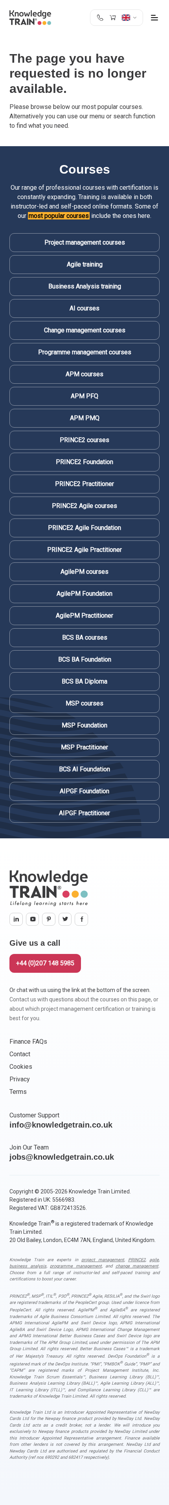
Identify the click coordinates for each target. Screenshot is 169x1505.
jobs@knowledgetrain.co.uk (61, 1157)
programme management (76, 1266)
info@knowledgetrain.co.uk (60, 1125)
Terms (18, 1091)
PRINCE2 (136, 1259)
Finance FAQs (28, 1041)
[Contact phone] (100, 17)
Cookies (20, 1066)
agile (154, 1259)
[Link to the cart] (112, 17)
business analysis (27, 1266)
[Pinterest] (48, 919)
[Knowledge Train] (30, 17)
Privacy (19, 1079)
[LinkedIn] (16, 919)
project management (102, 1259)
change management (137, 1266)
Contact (19, 1054)
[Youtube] (32, 919)
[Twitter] (65, 919)
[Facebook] (81, 919)
